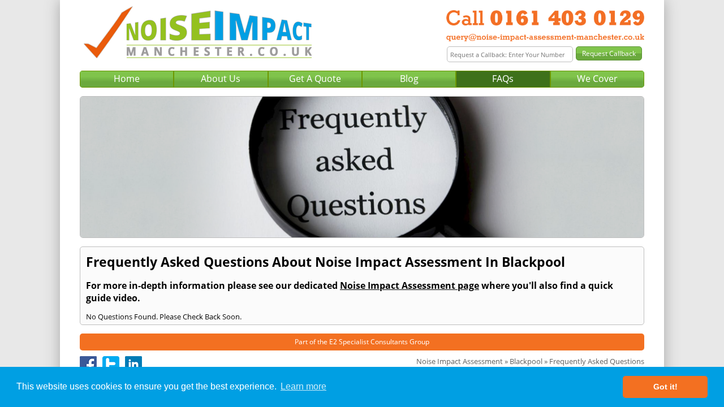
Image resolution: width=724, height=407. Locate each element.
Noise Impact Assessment (459, 361)
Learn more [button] (303, 386)
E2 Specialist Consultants (368, 342)
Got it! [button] (665, 386)
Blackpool (526, 361)
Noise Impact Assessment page (409, 285)
